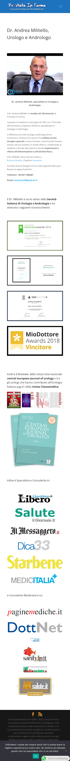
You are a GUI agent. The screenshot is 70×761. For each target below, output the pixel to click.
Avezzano (37, 160)
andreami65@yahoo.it (25, 180)
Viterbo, (18, 160)
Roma (10, 160)
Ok (35, 756)
